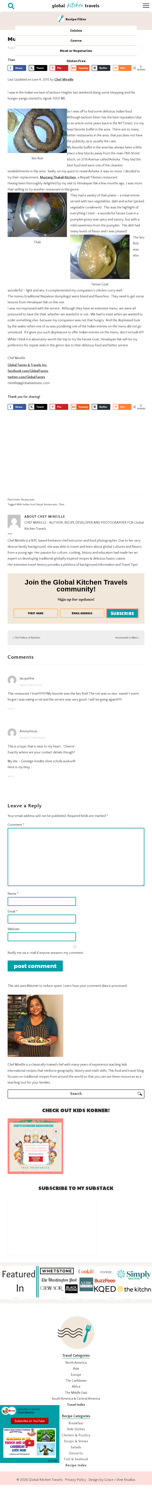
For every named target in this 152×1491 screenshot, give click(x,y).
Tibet (61, 504)
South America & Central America (76, 1399)
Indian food (29, 504)
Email (13, 911)
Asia (76, 1369)
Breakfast (76, 1423)
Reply (11, 709)
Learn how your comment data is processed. (95, 986)
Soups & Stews (76, 1441)
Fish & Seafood (76, 1459)
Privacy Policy (75, 1480)
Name (13, 894)
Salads (76, 1447)
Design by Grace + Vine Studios (112, 1480)
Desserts (76, 1453)
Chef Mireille (63, 80)
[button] (52, 1460)
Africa (76, 1387)
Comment (16, 825)
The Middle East (76, 1393)
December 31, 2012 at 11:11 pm (32, 738)
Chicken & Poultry (76, 1435)
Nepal (40, 504)
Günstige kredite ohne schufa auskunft (48, 761)
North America (76, 1363)
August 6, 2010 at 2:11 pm (31, 685)
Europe (76, 1375)
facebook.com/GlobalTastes (28, 371)
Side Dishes (76, 1429)
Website (13, 929)
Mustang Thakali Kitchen (58, 177)
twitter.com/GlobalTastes (26, 377)
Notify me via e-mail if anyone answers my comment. (46, 953)
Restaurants (27, 499)
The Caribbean (76, 1381)
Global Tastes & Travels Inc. (27, 365)
